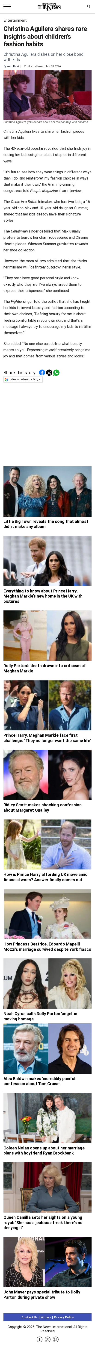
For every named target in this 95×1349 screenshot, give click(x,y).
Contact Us (29, 1317)
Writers (46, 1317)
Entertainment (15, 20)
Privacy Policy (64, 1317)
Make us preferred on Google (25, 379)
